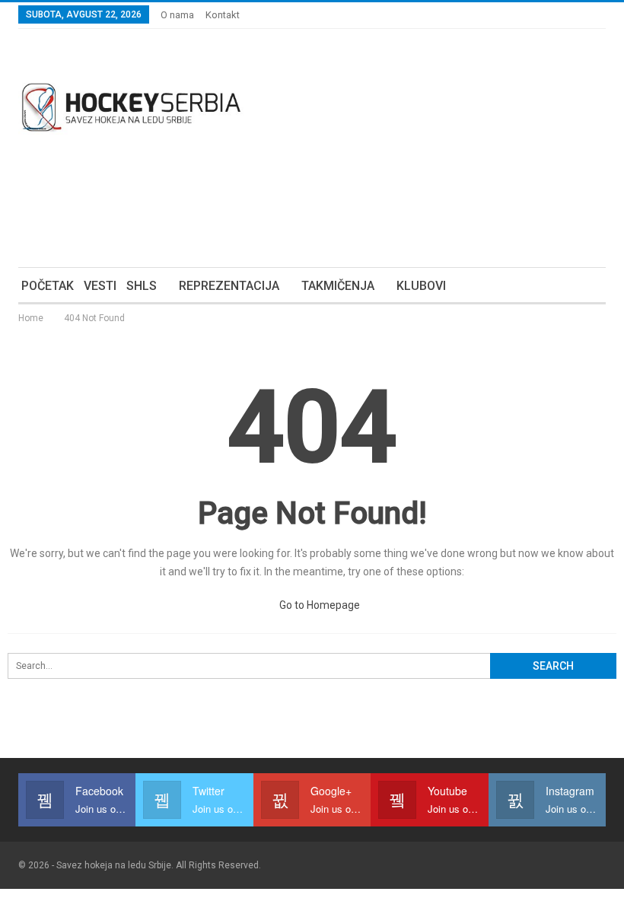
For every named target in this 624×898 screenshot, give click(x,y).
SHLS (141, 286)
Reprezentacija (229, 286)
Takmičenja (337, 286)
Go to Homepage (318, 605)
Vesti (100, 286)
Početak (47, 286)
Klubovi (421, 286)
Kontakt (222, 15)
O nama (177, 15)
